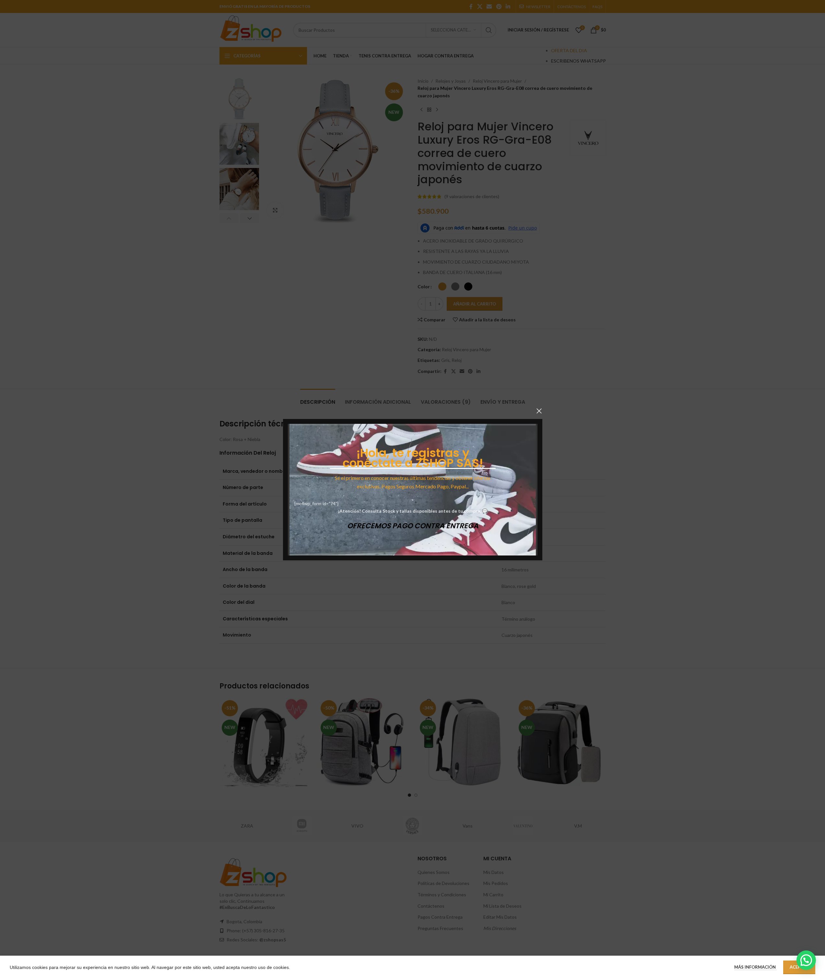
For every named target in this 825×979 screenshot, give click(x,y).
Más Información (755, 967)
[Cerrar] (539, 411)
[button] (806, 960)
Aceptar (799, 967)
